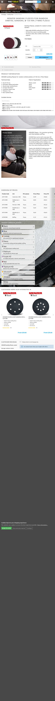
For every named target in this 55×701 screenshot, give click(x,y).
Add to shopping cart (43, 57)
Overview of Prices (36, 67)
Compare (30, 57)
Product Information (9, 67)
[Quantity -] (34, 50)
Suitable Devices (6, 97)
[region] (12, 42)
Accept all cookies (6, 528)
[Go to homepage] (13, 1)
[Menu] (2, 1)
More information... (42, 525)
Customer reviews (8, 70)
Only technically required (19, 528)
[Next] (21, 39)
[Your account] (46, 2)
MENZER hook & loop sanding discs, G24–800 (14, 317)
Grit (26, 46)
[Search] (39, 2)
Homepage (3, 14)
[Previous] (4, 39)
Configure (29, 528)
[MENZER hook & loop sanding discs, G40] (14, 304)
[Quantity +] (41, 50)
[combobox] (31, 2)
